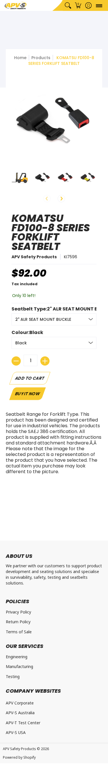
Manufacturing (19, 666)
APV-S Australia (20, 712)
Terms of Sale (19, 631)
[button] (78, 5)
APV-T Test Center (23, 722)
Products (40, 58)
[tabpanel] (54, 444)
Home (20, 58)
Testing (13, 676)
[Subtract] (16, 361)
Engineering (16, 656)
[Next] (61, 198)
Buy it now (27, 394)
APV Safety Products (34, 257)
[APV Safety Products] (15, 5)
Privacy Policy (18, 612)
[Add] (45, 361)
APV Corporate (20, 703)
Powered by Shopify (19, 757)
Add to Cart (30, 378)
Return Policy (18, 621)
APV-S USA (16, 732)
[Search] (68, 5)
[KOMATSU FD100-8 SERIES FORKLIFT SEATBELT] (20, 177)
